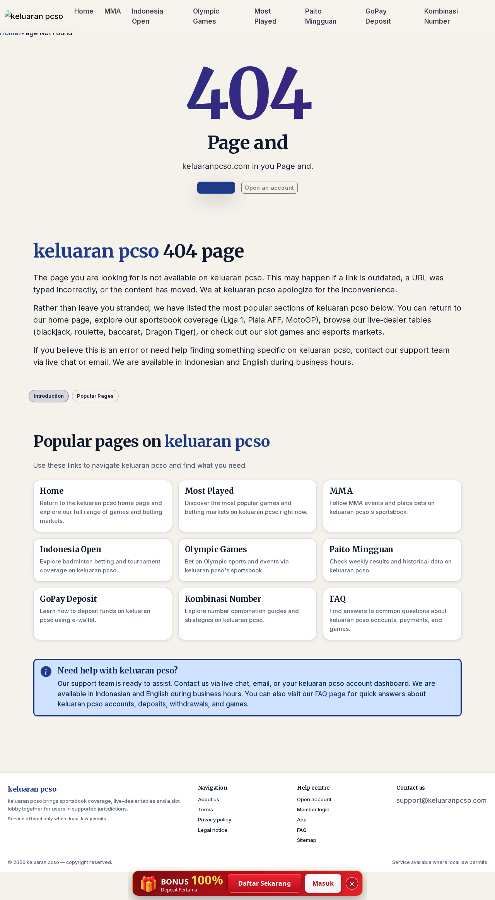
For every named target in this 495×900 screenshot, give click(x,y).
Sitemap (306, 840)
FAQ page (330, 694)
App (302, 819)
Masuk (323, 883)
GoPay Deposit (378, 16)
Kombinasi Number (441, 16)
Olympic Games (206, 16)
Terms (205, 809)
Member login (313, 809)
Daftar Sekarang (264, 883)
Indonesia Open (147, 16)
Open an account (269, 187)
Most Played (265, 16)
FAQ (302, 830)
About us (208, 799)
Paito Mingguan (320, 16)
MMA (112, 11)
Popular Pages (95, 396)
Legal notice (212, 830)
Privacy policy (214, 819)
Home (84, 11)
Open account (314, 799)
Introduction (49, 396)
